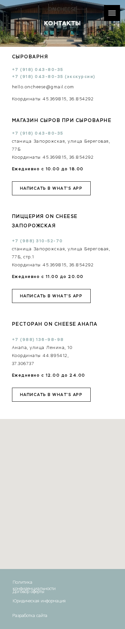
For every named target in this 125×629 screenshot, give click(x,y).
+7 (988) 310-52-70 (37, 241)
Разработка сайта (29, 615)
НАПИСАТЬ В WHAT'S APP (51, 188)
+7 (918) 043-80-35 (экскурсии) (53, 76)
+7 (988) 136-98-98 (38, 339)
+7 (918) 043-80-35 (37, 133)
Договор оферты (28, 591)
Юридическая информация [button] (39, 601)
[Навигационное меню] (112, 13)
